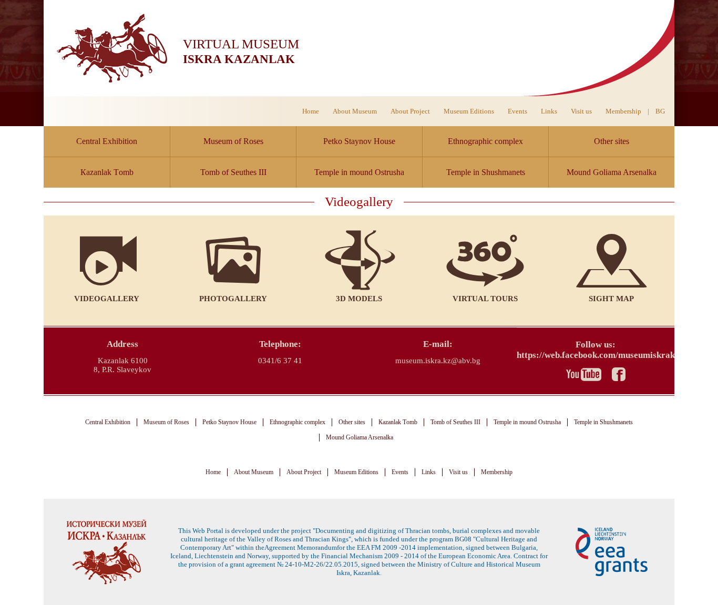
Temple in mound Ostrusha (359, 172)
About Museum (355, 111)
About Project (410, 111)
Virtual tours (485, 298)
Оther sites (611, 141)
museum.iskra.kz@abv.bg (437, 360)
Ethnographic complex (485, 141)
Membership (623, 111)
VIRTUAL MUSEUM (241, 44)
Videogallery (106, 298)
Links (549, 111)
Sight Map (611, 298)
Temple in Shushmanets (485, 172)
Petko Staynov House (359, 141)
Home (310, 111)
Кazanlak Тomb (107, 172)
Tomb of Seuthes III (233, 172)
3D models (359, 298)
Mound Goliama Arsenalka (612, 172)
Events (517, 111)
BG (660, 111)
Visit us (581, 111)
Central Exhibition (106, 141)
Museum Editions (469, 111)
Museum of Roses (233, 141)
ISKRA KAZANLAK (239, 59)
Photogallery (233, 298)
